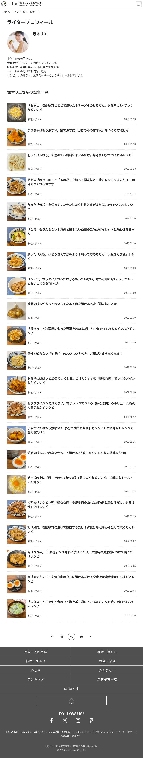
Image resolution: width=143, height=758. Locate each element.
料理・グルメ (36, 661)
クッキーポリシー (127, 732)
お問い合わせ (12, 732)
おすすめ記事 (53, 732)
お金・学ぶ (107, 661)
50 (81, 636)
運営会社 (65, 736)
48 (61, 636)
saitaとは (71, 688)
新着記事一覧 (107, 679)
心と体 (36, 670)
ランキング (36, 679)
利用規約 (66, 732)
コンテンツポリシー (82, 732)
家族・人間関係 (35, 652)
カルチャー (107, 670)
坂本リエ (34, 11)
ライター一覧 (18, 11)
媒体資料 (76, 736)
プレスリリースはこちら (32, 732)
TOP (4, 11)
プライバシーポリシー (105, 732)
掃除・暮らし (107, 652)
